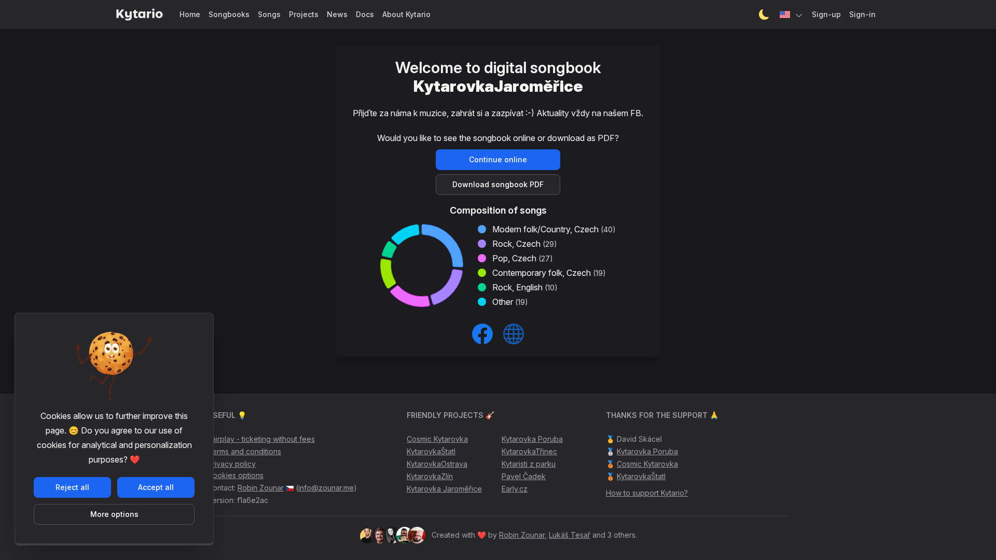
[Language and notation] (792, 14)
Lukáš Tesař (569, 534)
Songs (269, 14)
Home (189, 14)
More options (114, 514)
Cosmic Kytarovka (437, 439)
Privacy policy (232, 463)
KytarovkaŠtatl (431, 451)
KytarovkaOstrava (437, 463)
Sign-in (862, 14)
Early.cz (515, 488)
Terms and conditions (244, 451)
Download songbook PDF (498, 184)
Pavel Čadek (524, 476)
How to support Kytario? (647, 492)
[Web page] (513, 334)
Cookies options (236, 475)
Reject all (72, 487)
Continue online (498, 159)
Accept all (156, 487)
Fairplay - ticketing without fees (261, 439)
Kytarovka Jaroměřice (444, 488)
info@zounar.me (326, 487)
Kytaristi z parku (529, 463)
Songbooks (229, 14)
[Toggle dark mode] (764, 14)
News (337, 14)
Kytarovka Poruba (532, 439)
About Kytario (406, 14)
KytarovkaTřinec (529, 451)
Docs (365, 14)
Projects (304, 14)
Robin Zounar (261, 487)
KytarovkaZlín (430, 476)
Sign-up (826, 14)
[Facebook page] (482, 334)
